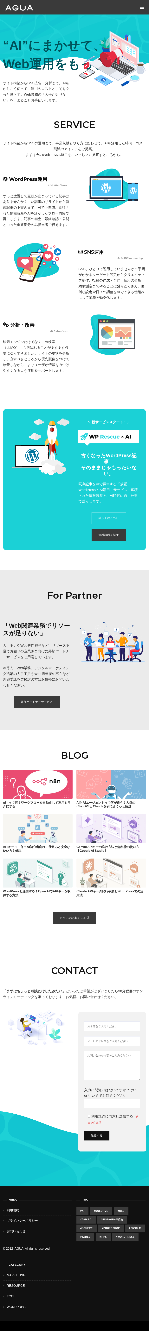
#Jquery (86, 1228)
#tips (103, 1237)
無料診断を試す (109, 535)
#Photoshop (111, 1228)
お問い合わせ (16, 1231)
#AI (82, 1211)
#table (85, 1237)
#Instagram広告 (112, 1219)
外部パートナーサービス (37, 701)
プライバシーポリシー (22, 1220)
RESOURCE (16, 1285)
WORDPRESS (17, 1307)
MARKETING (16, 1275)
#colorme (101, 1211)
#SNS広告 (135, 1228)
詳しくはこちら (109, 518)
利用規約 (98, 1116)
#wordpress (125, 1237)
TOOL (11, 1296)
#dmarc (86, 1219)
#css (121, 1211)
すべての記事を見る (73, 917)
